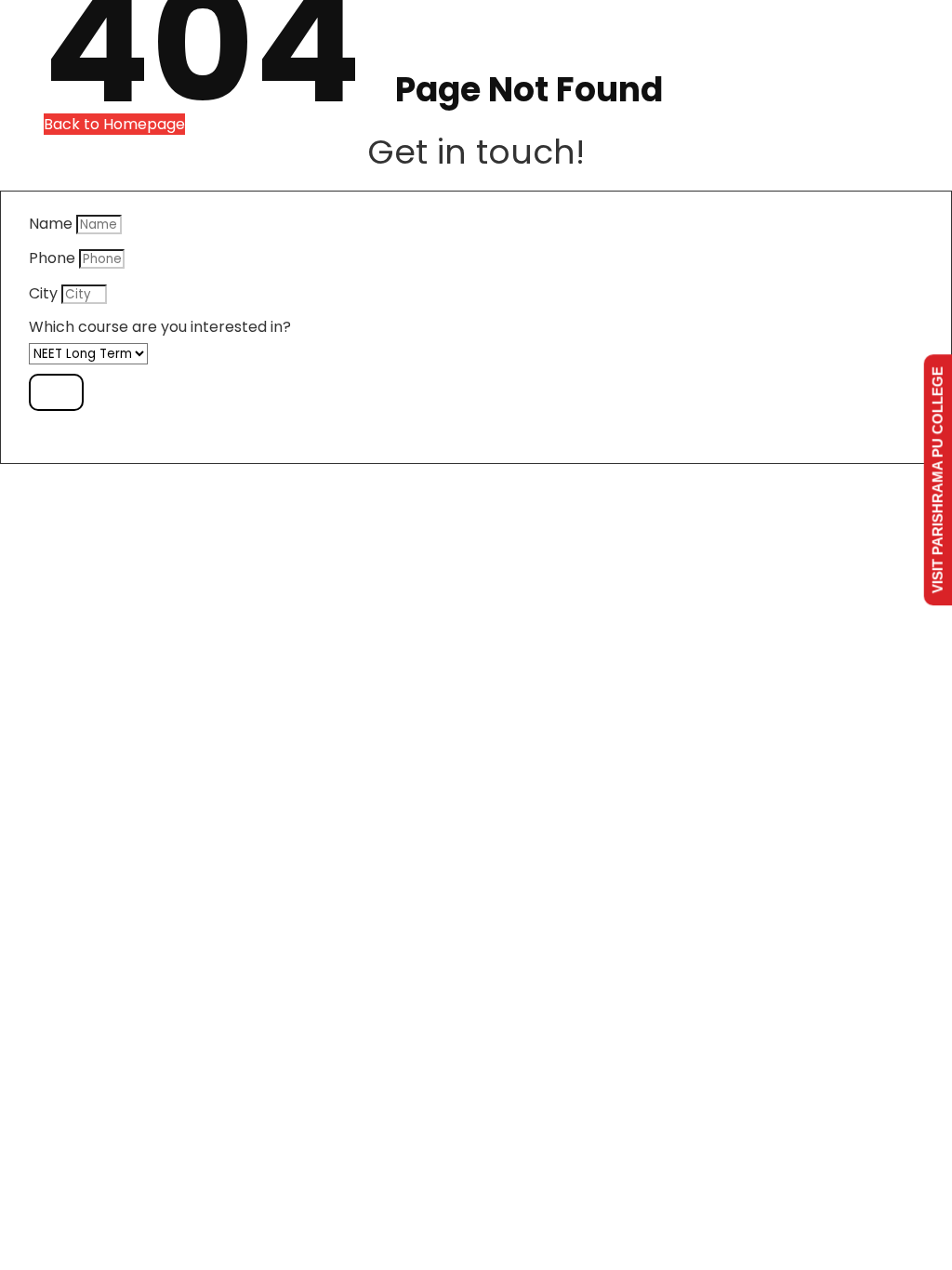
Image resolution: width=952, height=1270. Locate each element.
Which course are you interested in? (160, 327)
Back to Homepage (114, 124)
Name (51, 224)
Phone (52, 258)
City (43, 293)
